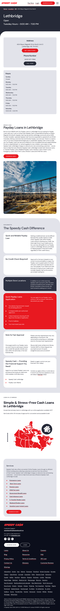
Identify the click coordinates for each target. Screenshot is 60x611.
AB (15, 9)
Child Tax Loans (14, 490)
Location (11, 9)
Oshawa (20, 586)
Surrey (12, 592)
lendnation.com (15, 535)
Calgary (6, 574)
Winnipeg (6, 594)
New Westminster (37, 583)
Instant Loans (24, 506)
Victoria (39, 592)
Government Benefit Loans (18, 493)
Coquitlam (27, 574)
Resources (26, 554)
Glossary (25, 563)
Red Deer (48, 586)
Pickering (31, 586)
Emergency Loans (15, 480)
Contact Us (8, 563)
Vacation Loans (14, 506)
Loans (6, 550)
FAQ (42, 554)
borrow (40, 374)
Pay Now (31, 3)
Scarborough (24, 589)
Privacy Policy (9, 558)
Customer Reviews (47, 563)
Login (37, 3)
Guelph (6, 577)
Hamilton (17, 577)
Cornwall (20, 574)
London (42, 577)
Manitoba (48, 577)
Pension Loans (14, 487)
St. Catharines (40, 589)
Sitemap (7, 567)
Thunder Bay (18, 592)
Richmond (7, 589)
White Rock (14, 594)
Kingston (29, 577)
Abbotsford (7, 571)
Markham (15, 580)
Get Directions (30, 50)
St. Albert (32, 589)
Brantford (36, 571)
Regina (54, 586)
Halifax (11, 577)
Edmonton (48, 574)
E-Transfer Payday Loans (17, 500)
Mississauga (31, 580)
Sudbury (6, 592)
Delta (33, 574)
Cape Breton (13, 574)
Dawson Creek (40, 574)
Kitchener (36, 577)
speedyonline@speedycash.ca (14, 530)
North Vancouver (47, 583)
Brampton (29, 571)
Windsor (50, 592)
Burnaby (53, 571)
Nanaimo (44, 580)
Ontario (14, 586)
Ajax (18, 571)
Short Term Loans (15, 483)
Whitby (44, 592)
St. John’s (47, 589)
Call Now (30, 63)
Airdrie (14, 571)
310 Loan (44, 558)
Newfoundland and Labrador (22, 583)
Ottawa (26, 586)
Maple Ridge (7, 580)
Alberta (23, 571)
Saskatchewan (15, 589)
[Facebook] (5, 539)
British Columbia (44, 571)
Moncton (38, 580)
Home (5, 9)
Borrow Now (11, 156)
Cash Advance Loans (16, 496)
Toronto (26, 592)
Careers (43, 550)
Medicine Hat (23, 580)
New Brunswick (8, 583)
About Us (25, 550)
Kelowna (23, 577)
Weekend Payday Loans (17, 503)
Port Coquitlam (39, 586)
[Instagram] (9, 539)
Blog (5, 554)
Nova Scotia (7, 586)
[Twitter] (12, 539)
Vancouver (32, 592)
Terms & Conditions (29, 558)
